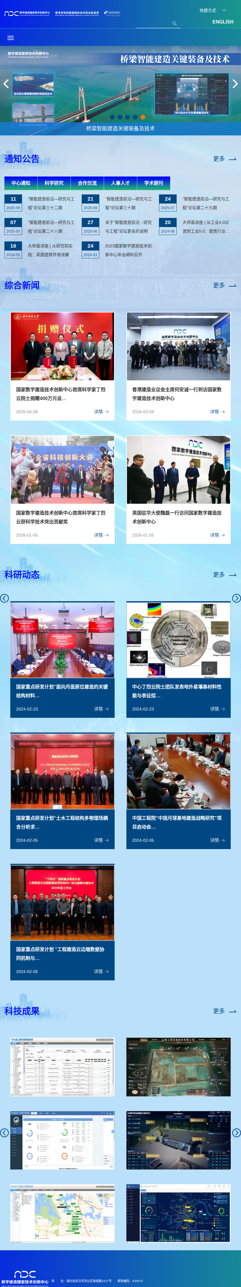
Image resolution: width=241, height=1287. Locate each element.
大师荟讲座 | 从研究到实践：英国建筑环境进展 (50, 250)
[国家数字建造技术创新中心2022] (62, 13)
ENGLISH (223, 21)
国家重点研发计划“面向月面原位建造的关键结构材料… (62, 691)
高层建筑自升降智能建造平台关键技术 (120, 129)
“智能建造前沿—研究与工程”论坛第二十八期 (51, 226)
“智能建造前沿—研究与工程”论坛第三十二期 (51, 203)
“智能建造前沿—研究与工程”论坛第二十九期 (206, 203)
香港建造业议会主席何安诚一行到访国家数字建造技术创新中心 (177, 394)
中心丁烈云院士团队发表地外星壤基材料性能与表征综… (177, 691)
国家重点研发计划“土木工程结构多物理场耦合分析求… (62, 822)
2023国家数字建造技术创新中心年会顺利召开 (128, 250)
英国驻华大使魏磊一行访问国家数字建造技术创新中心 (177, 517)
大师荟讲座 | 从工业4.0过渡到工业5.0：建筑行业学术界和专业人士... (206, 228)
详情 (98, 411)
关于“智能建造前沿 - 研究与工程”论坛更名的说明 (128, 226)
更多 (219, 159)
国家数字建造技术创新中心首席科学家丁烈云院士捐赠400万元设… (61, 394)
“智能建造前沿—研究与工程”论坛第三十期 (128, 203)
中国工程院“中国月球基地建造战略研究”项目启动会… (177, 822)
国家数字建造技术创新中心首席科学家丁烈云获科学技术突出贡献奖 (61, 517)
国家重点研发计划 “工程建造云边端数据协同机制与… (60, 954)
